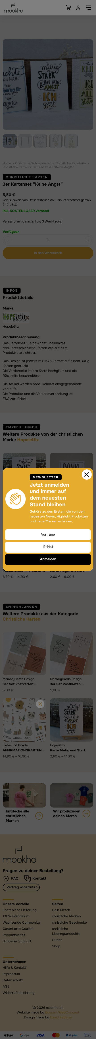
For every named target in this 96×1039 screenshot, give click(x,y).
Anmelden (48, 559)
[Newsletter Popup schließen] (87, 474)
